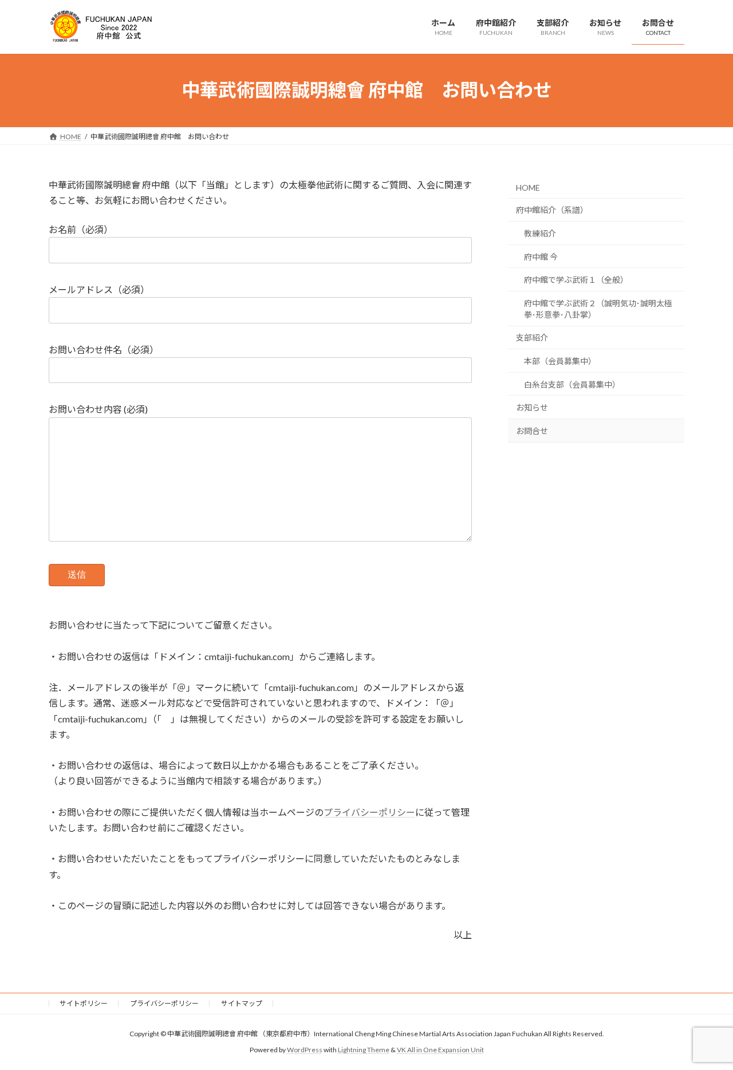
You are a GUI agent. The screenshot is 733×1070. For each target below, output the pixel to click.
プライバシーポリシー (369, 812)
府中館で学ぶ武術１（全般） (576, 280)
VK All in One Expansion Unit (440, 1050)
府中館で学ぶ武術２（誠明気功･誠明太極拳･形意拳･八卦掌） (598, 308)
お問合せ (532, 430)
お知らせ (532, 407)
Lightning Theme (363, 1050)
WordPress (304, 1050)
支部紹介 (532, 337)
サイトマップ (241, 1003)
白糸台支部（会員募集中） (572, 384)
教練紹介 (540, 233)
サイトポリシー (84, 1003)
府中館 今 (541, 256)
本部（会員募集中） (560, 361)
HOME (528, 187)
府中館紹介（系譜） (552, 210)
